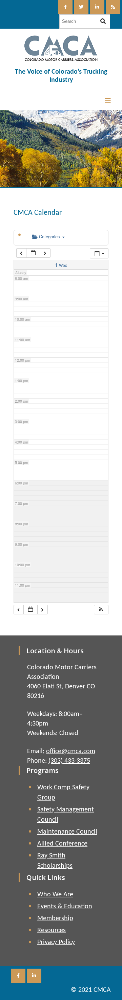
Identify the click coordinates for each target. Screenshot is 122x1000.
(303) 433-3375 (69, 761)
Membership (55, 918)
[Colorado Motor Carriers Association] (61, 48)
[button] (101, 609)
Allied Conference (62, 843)
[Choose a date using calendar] (33, 253)
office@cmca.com (70, 751)
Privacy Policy (56, 942)
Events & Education (64, 906)
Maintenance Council (67, 832)
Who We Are (55, 894)
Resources (51, 930)
